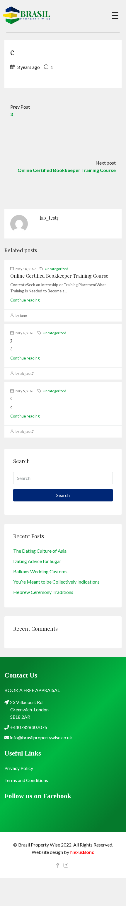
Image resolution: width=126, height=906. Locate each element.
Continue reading (25, 300)
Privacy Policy (18, 768)
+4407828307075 (28, 727)
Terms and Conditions (26, 780)
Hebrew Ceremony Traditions (43, 592)
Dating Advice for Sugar (37, 561)
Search (63, 495)
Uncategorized (56, 268)
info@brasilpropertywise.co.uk (41, 737)
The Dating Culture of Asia (40, 551)
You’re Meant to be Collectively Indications (56, 581)
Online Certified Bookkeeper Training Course (59, 276)
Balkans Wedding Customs (40, 571)
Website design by (63, 852)
